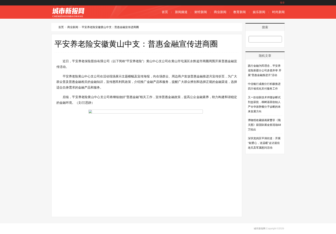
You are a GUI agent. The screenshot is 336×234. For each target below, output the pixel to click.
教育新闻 (239, 12)
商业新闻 (220, 12)
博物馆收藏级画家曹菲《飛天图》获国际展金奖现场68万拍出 (264, 125)
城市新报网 (259, 228)
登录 (282, 2)
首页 (165, 12)
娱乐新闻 (259, 12)
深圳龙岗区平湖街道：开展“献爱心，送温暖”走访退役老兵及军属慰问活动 (264, 143)
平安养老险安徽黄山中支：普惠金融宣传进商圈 (110, 27)
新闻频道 (181, 12)
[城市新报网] (69, 16)
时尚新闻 (278, 12)
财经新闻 (200, 12)
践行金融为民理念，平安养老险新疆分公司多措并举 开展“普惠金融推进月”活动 (264, 70)
